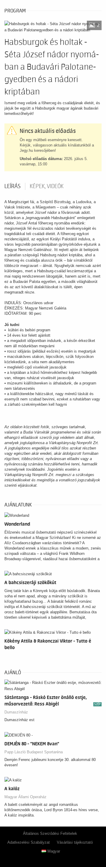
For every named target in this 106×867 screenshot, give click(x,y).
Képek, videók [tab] (47, 186)
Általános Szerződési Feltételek (50, 833)
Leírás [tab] (12, 186)
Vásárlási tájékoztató (75, 842)
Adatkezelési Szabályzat (28, 842)
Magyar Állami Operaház (25, 797)
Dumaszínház (16, 712)
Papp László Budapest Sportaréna (33, 752)
